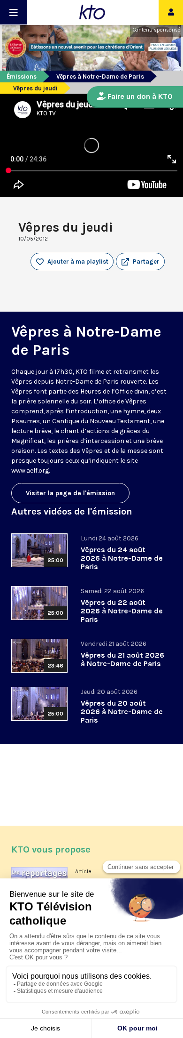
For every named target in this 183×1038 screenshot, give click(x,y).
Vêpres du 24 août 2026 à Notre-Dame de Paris (122, 558)
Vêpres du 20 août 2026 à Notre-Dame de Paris (122, 711)
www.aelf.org (30, 471)
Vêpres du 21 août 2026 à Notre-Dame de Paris (122, 659)
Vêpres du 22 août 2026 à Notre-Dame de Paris (122, 611)
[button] (140, 262)
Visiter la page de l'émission (70, 493)
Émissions (22, 76)
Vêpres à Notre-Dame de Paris (100, 76)
